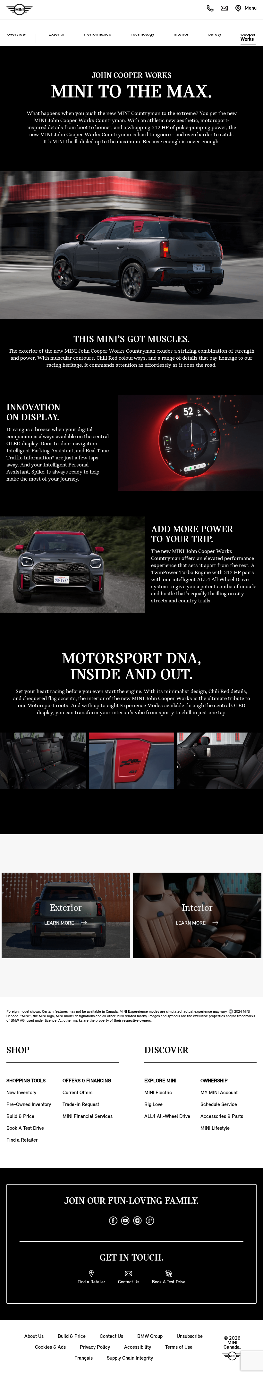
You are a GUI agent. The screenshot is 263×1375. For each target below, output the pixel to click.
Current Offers (77, 1092)
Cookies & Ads (50, 1347)
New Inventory (21, 1092)
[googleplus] (149, 1220)
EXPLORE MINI (160, 1081)
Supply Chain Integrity (130, 1358)
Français (83, 1358)
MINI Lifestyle (215, 1128)
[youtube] (125, 1220)
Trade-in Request (81, 1104)
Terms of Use (178, 1347)
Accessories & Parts (221, 1116)
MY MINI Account (219, 1092)
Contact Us (111, 1336)
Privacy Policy (95, 1347)
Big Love (153, 1104)
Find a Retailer (22, 1140)
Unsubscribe (190, 1336)
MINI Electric (158, 1092)
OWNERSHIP (214, 1081)
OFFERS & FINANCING (87, 1081)
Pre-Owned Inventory (28, 1104)
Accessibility (137, 1347)
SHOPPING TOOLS (26, 1081)
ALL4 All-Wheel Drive (167, 1116)
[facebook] (113, 1220)
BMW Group (150, 1336)
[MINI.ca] (16, 10)
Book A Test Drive (25, 1128)
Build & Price (20, 1116)
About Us (34, 1336)
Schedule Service (218, 1104)
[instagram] (137, 1220)
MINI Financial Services (88, 1116)
